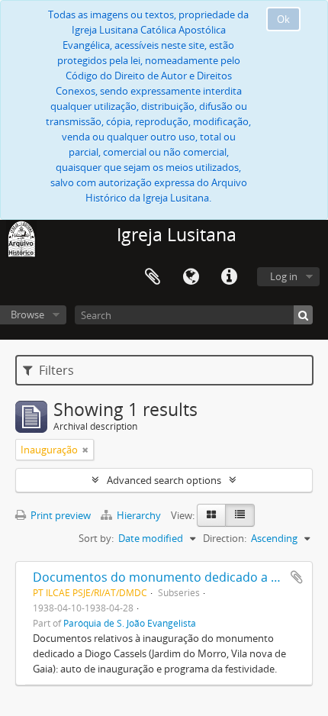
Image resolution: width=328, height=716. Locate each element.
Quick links (229, 277)
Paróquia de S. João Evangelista (129, 623)
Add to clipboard (296, 577)
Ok (283, 19)
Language (191, 277)
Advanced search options (164, 480)
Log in (283, 276)
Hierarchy (138, 515)
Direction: (224, 538)
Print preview (59, 515)
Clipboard (152, 277)
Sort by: (96, 538)
